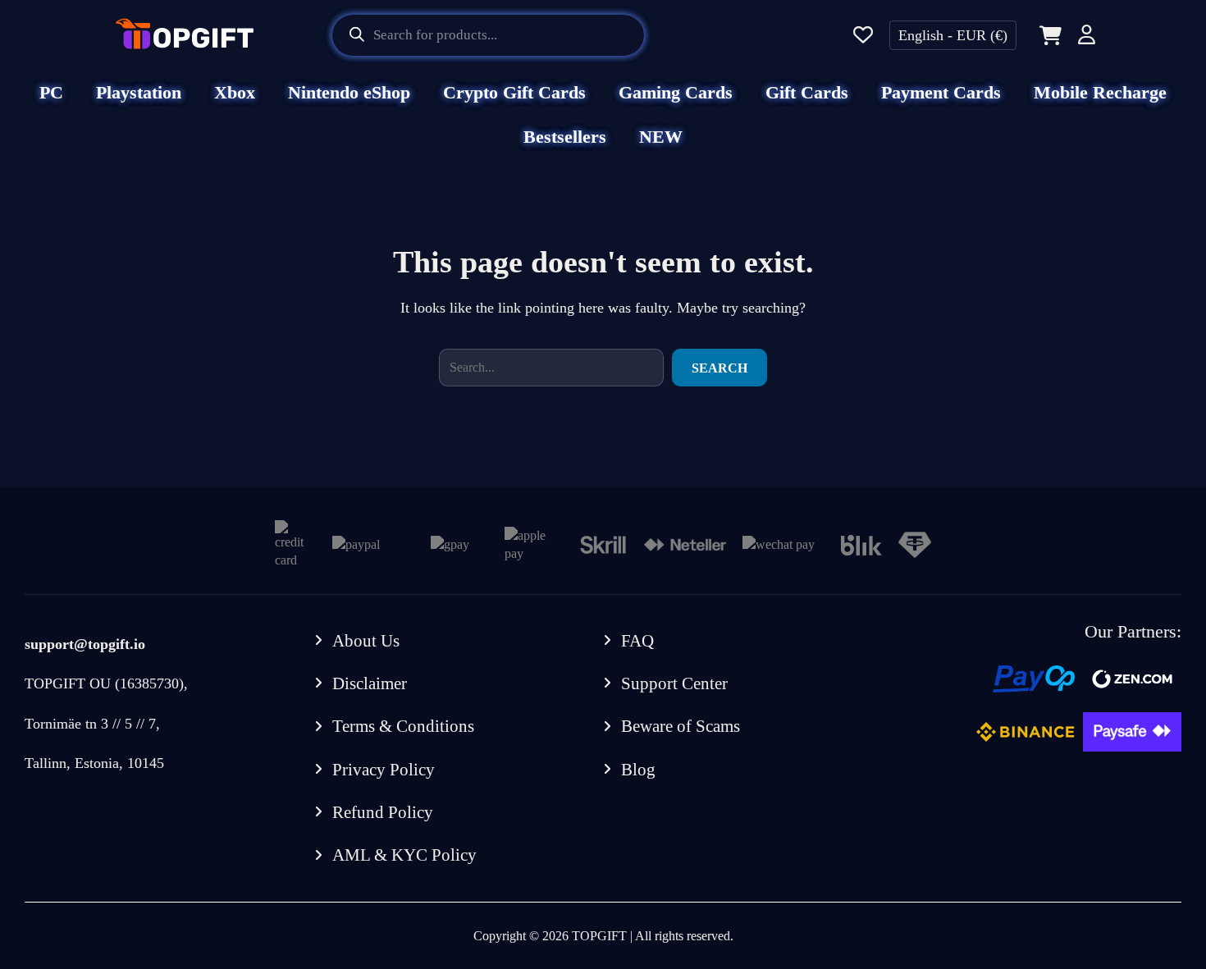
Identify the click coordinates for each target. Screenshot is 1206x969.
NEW (661, 136)
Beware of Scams (680, 726)
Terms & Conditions (403, 726)
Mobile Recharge (1100, 92)
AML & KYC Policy (404, 855)
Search (719, 368)
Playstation (138, 92)
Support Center (674, 683)
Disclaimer (369, 683)
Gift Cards (806, 92)
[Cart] (1047, 35)
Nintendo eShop (349, 92)
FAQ (637, 641)
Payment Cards (941, 92)
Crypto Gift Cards (514, 92)
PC (51, 92)
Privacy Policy (383, 769)
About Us (366, 641)
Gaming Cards (676, 92)
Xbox (234, 92)
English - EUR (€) (952, 35)
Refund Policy (382, 812)
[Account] (1086, 37)
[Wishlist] (863, 36)
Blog (638, 769)
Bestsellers (564, 136)
